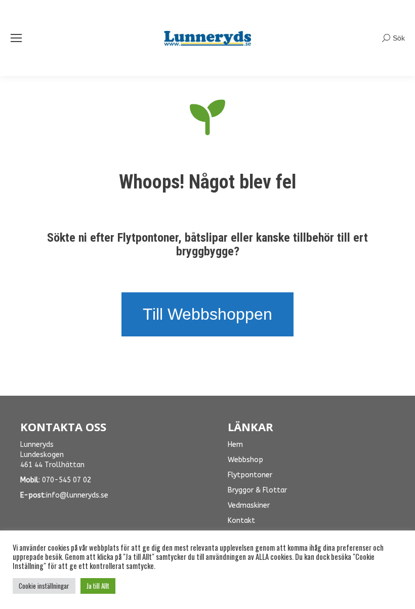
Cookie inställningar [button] (44, 586)
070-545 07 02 (66, 480)
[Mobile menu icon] (16, 38)
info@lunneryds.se (77, 495)
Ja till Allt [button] (98, 586)
